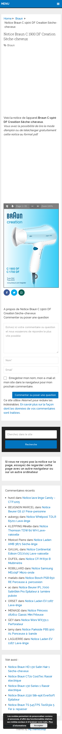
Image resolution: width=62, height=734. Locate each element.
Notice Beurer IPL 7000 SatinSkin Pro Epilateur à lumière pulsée (29, 591)
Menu (5, 3)
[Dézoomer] (32, 206)
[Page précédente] (7, 206)
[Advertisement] (31, 83)
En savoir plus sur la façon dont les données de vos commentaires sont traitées (29, 408)
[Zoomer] (37, 206)
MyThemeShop (37, 729)
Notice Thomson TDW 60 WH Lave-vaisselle (28, 530)
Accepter (38, 725)
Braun (11, 45)
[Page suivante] (12, 206)
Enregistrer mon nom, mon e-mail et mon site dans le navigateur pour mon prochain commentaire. (29, 382)
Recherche (31, 444)
